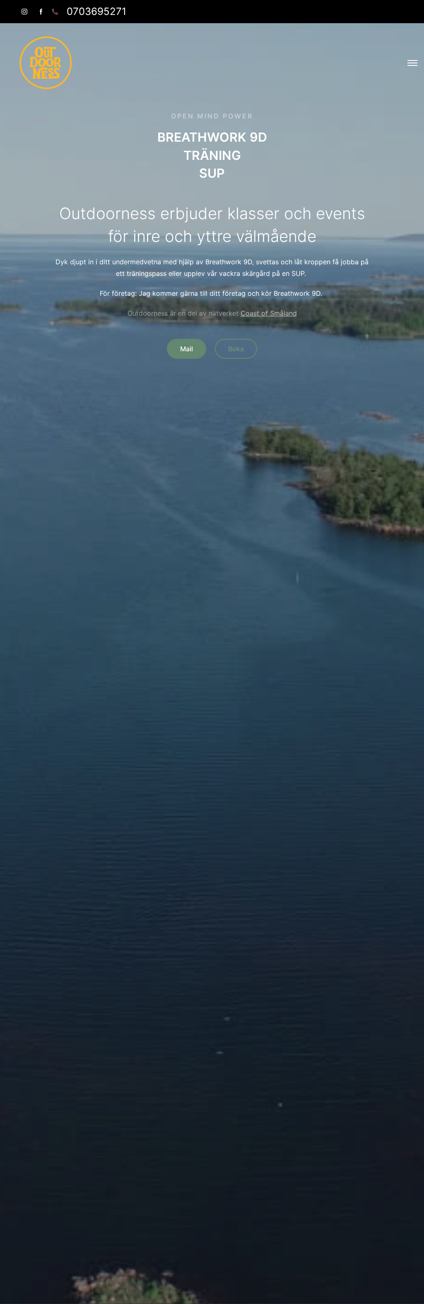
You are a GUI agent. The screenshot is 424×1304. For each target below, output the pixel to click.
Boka (236, 349)
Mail (186, 349)
